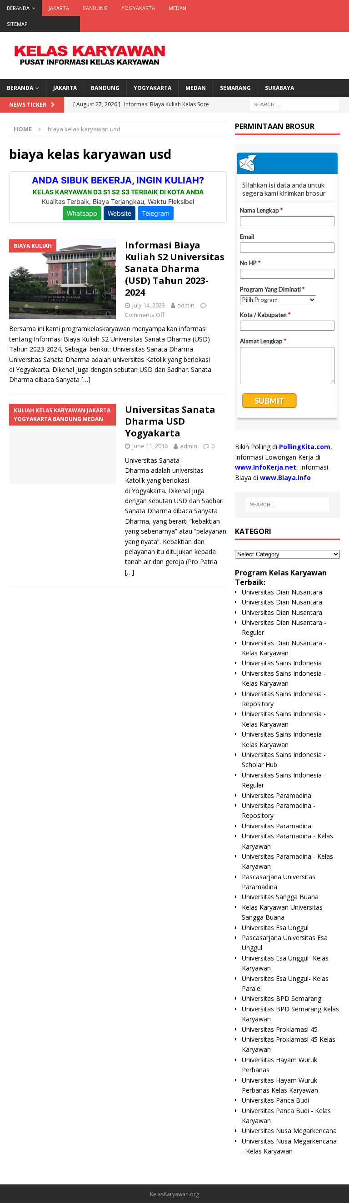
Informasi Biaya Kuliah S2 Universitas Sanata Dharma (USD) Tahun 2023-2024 (174, 268)
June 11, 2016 (150, 446)
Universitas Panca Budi (275, 1100)
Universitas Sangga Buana (280, 896)
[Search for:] (294, 103)
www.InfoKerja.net (265, 467)
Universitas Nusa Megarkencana (289, 1130)
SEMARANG (235, 88)
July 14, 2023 (148, 305)
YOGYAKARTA (138, 8)
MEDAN (177, 8)
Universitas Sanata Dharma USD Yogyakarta (170, 421)
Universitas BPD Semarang (281, 998)
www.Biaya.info (285, 477)
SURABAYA (279, 88)
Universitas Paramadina (276, 795)
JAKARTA (59, 8)
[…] (85, 379)
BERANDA (18, 8)
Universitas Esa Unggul (275, 927)
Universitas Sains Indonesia (282, 662)
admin (185, 305)
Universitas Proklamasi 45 (280, 1029)
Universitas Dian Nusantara (282, 592)
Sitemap (17, 23)
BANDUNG (95, 8)
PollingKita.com (304, 446)
